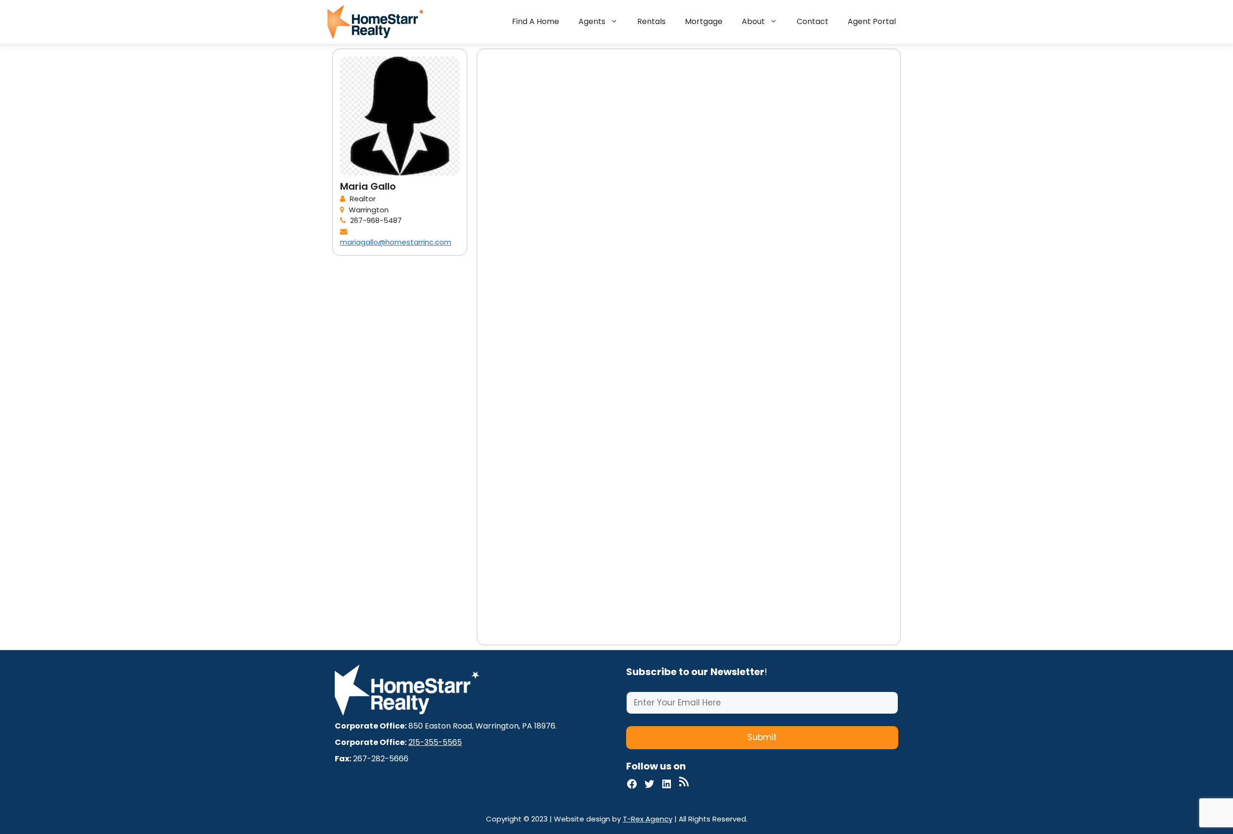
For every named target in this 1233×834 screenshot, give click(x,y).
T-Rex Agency (647, 819)
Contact (812, 21)
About (753, 21)
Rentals (651, 21)
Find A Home (535, 21)
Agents (591, 21)
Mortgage (703, 21)
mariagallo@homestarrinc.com (395, 242)
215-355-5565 (435, 742)
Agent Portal (872, 21)
